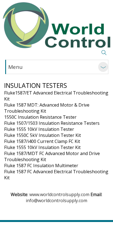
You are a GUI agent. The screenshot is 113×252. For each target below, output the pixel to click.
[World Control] (56, 25)
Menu (15, 67)
